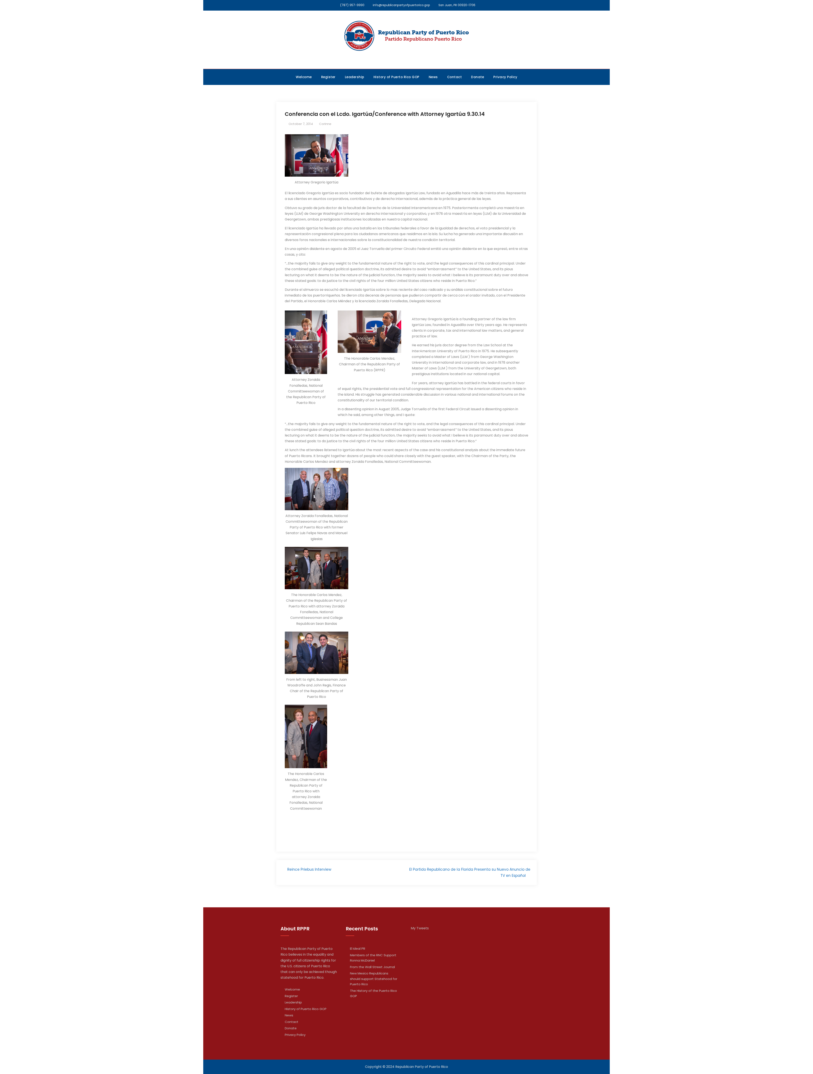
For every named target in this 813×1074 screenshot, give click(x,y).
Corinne (325, 124)
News (433, 77)
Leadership (354, 77)
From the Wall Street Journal (372, 967)
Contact (454, 77)
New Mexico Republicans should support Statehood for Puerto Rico (373, 978)
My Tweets (420, 928)
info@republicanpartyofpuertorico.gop (401, 5)
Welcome (304, 77)
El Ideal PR (357, 948)
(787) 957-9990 (352, 5)
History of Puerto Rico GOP (396, 77)
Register (328, 77)
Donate (477, 77)
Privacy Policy (505, 77)
